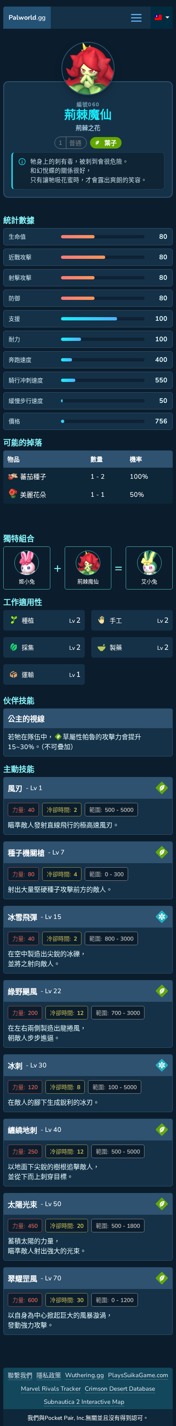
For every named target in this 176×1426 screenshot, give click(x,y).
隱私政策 (48, 1375)
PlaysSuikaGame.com (138, 1375)
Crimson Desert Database (120, 1389)
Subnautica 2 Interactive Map (84, 1402)
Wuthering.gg (84, 1375)
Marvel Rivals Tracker (51, 1389)
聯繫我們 (20, 1375)
